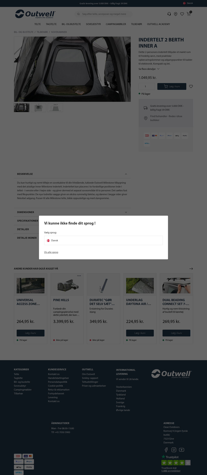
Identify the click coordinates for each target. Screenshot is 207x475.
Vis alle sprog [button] (51, 252)
